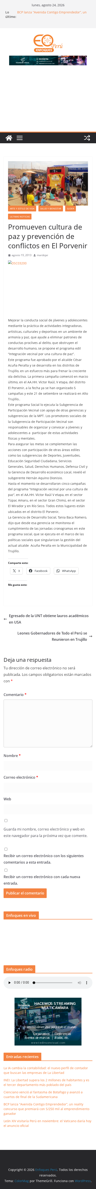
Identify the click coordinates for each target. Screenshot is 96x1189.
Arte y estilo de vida (22, 208)
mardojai (42, 255)
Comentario (15, 694)
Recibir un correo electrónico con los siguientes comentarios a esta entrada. (44, 859)
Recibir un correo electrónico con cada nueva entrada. (42, 880)
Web (7, 799)
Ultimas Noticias (20, 216)
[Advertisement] (48, 101)
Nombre (12, 755)
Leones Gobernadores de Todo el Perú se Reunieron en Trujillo (52, 636)
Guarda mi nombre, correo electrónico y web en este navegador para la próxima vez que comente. (46, 832)
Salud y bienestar (50, 208)
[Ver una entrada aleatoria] (87, 138)
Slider (70, 208)
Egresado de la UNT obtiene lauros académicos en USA (49, 619)
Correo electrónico (21, 777)
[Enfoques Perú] (9, 138)
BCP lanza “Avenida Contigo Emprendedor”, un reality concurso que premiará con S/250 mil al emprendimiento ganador (46, 1109)
